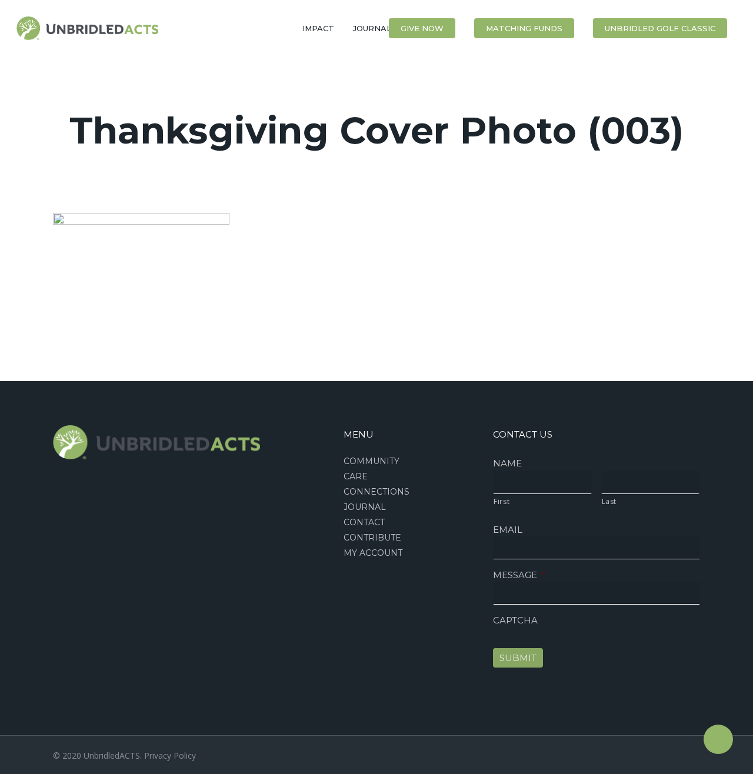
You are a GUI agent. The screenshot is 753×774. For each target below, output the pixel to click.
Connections (376, 491)
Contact (364, 522)
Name (507, 463)
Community (371, 461)
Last (609, 501)
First (501, 501)
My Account (373, 553)
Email (507, 529)
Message (519, 574)
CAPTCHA (515, 620)
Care (356, 476)
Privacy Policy (170, 755)
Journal (365, 507)
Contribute (372, 537)
